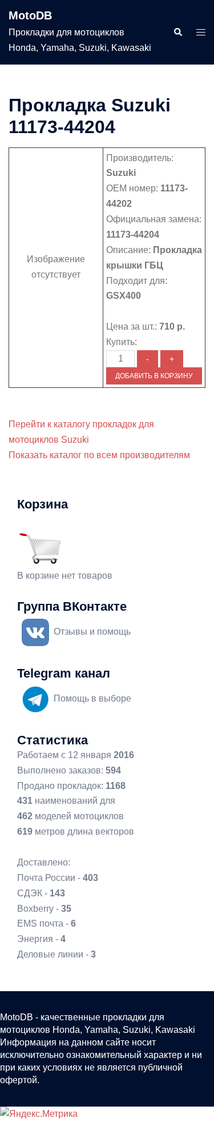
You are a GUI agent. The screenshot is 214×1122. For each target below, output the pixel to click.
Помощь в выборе (92, 698)
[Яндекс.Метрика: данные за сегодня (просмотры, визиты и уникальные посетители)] (39, 1114)
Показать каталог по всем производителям (99, 455)
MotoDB (30, 15)
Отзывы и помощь (92, 631)
